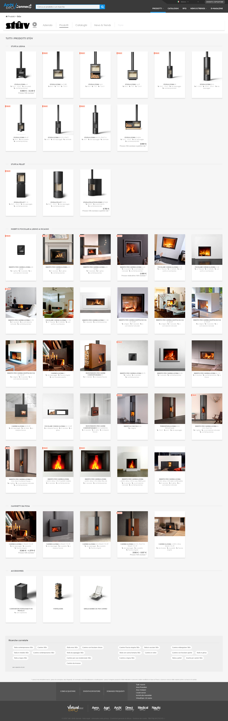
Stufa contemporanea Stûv (23, 647)
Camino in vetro (150, 653)
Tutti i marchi (140, 685)
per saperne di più (19, 667)
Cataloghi (173, 8)
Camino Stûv (42, 647)
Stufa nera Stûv (72, 647)
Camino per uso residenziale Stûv (79, 658)
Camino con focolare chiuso (92, 647)
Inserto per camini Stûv (194, 658)
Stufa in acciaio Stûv (151, 647)
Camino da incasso (74, 663)
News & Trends (197, 8)
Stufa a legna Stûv (20, 658)
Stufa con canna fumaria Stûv (129, 653)
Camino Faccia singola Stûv (129, 647)
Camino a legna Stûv (126, 658)
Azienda (47, 25)
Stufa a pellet (177, 658)
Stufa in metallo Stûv (21, 653)
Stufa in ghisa (201, 653)
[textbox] (68, 6)
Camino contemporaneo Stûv (43, 653)
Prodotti (157, 8)
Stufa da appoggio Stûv (75, 653)
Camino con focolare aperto (182, 653)
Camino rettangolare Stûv (181, 647)
